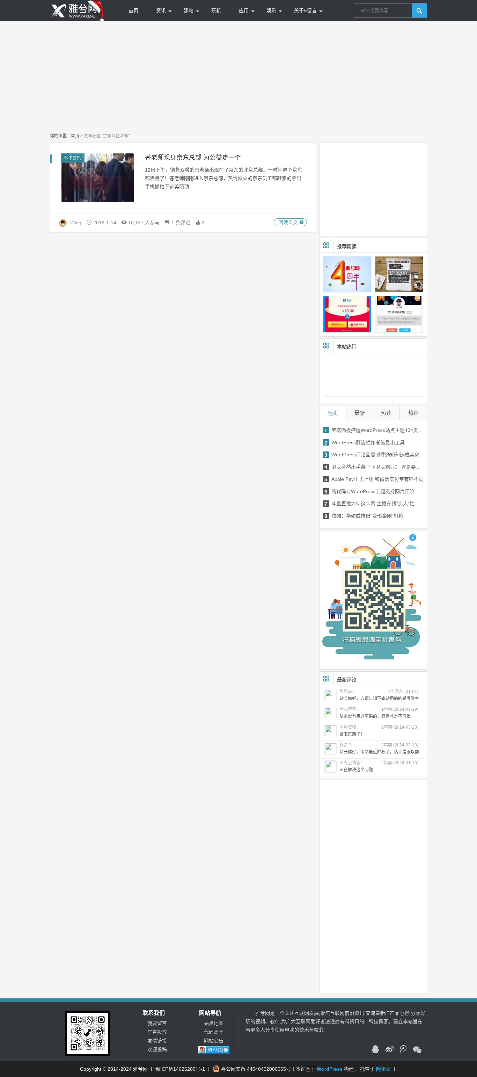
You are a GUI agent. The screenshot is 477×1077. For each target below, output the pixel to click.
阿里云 (383, 1069)
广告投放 (157, 1032)
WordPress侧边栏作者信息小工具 (364, 443)
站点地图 (213, 1023)
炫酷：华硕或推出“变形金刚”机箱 (363, 516)
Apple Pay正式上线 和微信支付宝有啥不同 (374, 479)
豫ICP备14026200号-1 (180, 1069)
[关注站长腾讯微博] (403, 1050)
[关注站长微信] (417, 1050)
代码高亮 (213, 1032)
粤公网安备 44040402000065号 (256, 1069)
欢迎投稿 (157, 1049)
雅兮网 (140, 1069)
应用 (244, 10)
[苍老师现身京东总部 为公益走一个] (97, 177)
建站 (188, 10)
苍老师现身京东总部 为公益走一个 (193, 157)
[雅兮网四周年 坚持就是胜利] (347, 274)
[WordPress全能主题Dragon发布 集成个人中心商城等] (399, 274)
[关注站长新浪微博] (389, 1050)
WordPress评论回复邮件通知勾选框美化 (371, 455)
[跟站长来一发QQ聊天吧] (375, 1050)
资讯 (161, 10)
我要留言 (157, 1023)
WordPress (330, 1069)
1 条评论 (180, 222)
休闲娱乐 (72, 158)
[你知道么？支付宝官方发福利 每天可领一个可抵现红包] (347, 314)
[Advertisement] (238, 77)
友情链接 (157, 1040)
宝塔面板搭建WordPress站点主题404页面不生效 (374, 430)
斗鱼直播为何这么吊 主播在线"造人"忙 (369, 504)
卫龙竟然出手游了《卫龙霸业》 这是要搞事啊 (374, 467)
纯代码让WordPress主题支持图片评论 (369, 491)
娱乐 (271, 10)
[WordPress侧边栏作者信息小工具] (399, 314)
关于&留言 (305, 10)
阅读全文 (288, 222)
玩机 (216, 10)
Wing (75, 222)
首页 (133, 10)
